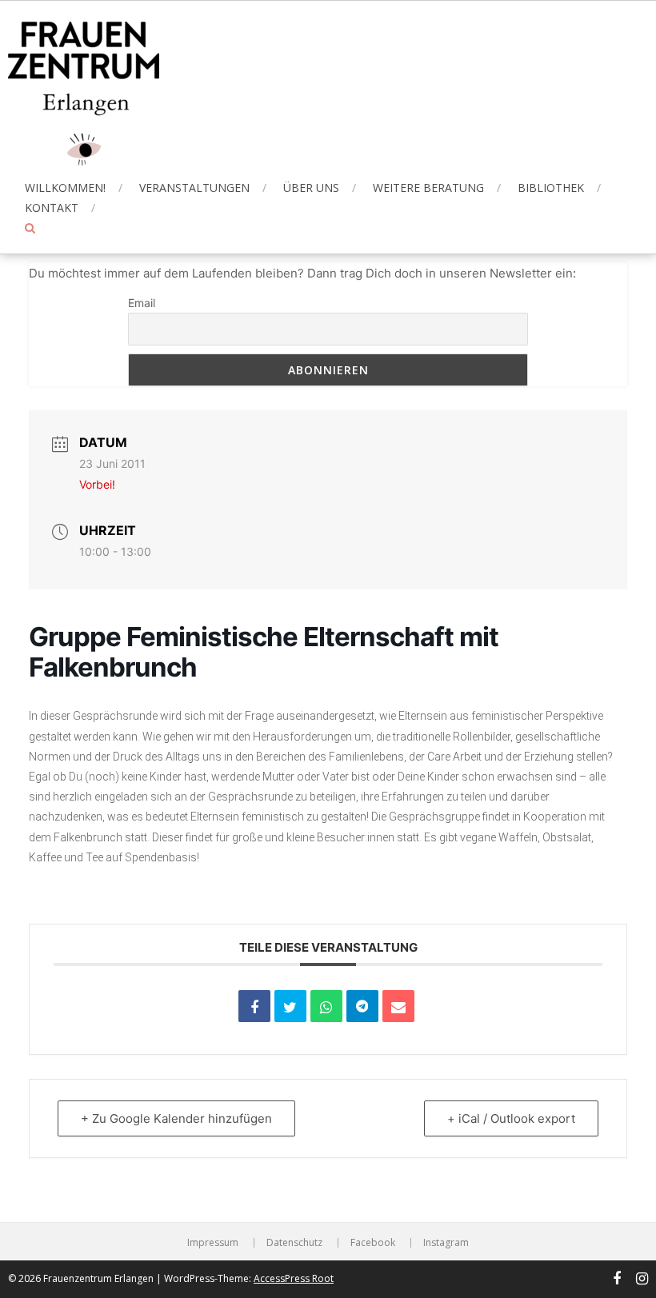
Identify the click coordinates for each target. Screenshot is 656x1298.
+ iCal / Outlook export (511, 1118)
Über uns (311, 187)
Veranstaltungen (194, 187)
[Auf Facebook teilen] (254, 1006)
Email (141, 303)
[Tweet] (290, 1006)
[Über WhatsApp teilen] (326, 1006)
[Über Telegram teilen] (362, 1006)
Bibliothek (551, 187)
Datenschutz (294, 1243)
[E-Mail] (398, 1006)
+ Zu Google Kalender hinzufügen (176, 1118)
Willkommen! (65, 187)
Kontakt (51, 207)
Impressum (212, 1243)
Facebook (372, 1243)
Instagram (446, 1243)
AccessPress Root (294, 1278)
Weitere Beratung (428, 187)
